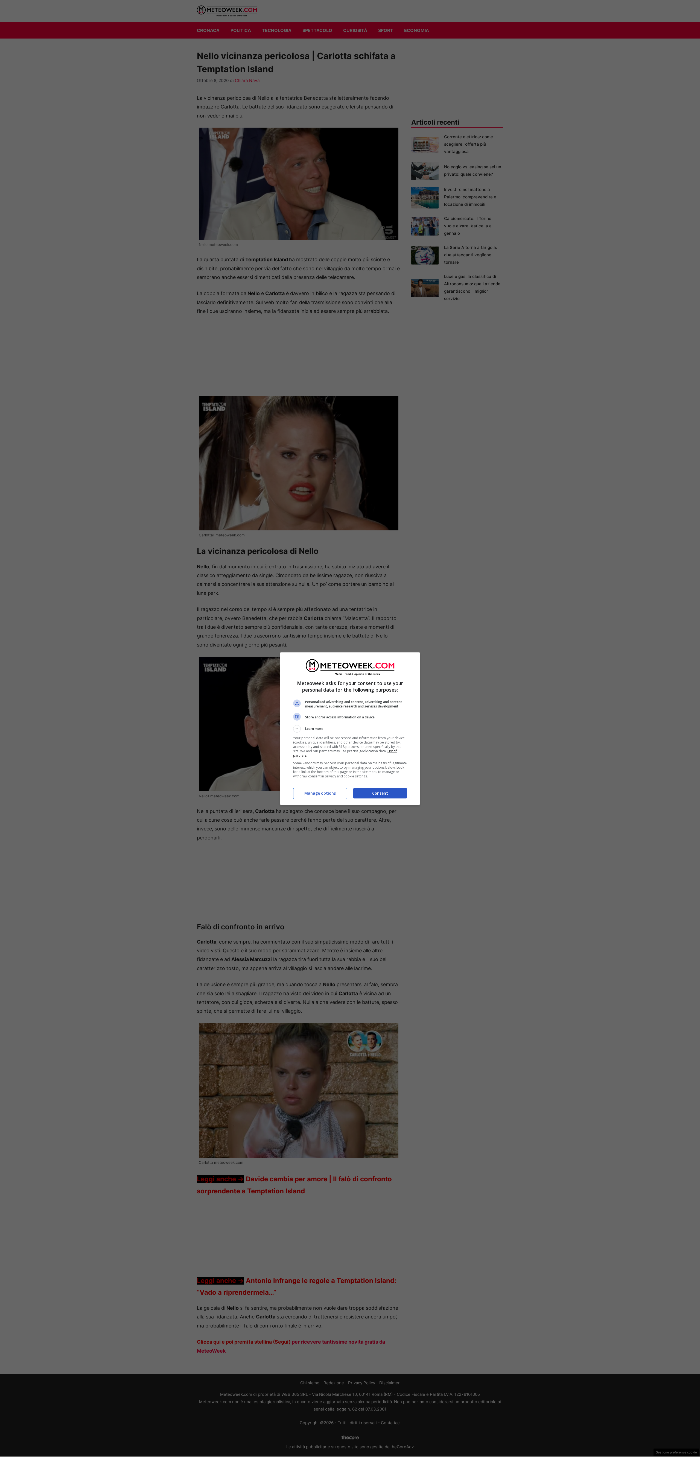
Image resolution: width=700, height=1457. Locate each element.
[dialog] (350, 728)
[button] (350, 729)
